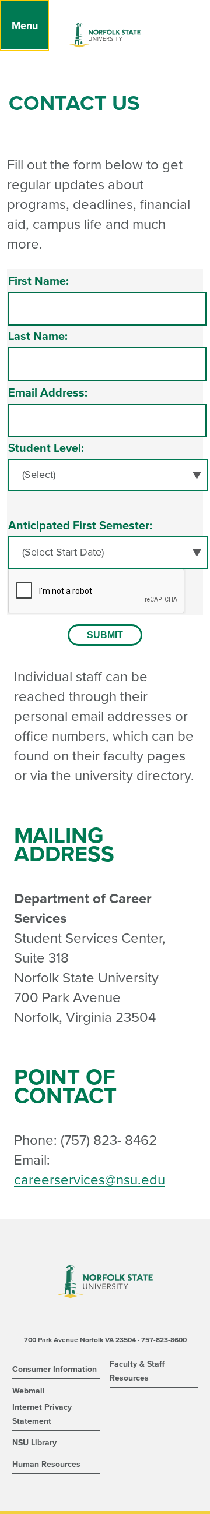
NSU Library (34, 1443)
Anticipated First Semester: (80, 526)
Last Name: (38, 337)
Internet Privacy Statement (42, 1414)
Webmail (28, 1391)
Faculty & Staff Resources (137, 1371)
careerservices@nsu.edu (89, 1180)
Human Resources (46, 1464)
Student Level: (46, 448)
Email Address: (48, 393)
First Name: (38, 281)
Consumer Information (54, 1369)
